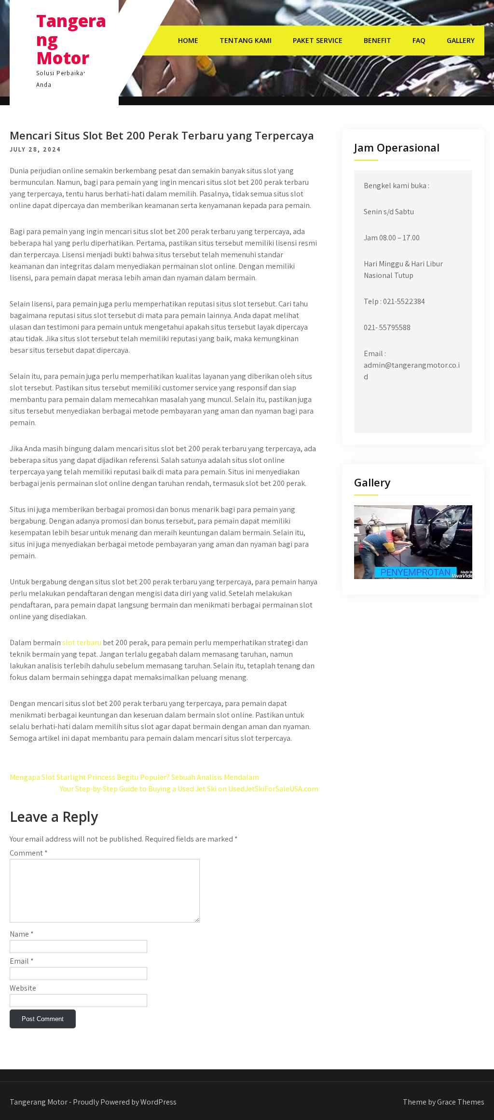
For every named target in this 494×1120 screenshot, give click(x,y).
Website (23, 988)
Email (22, 961)
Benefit (377, 40)
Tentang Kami (246, 40)
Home (188, 40)
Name (22, 934)
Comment (29, 853)
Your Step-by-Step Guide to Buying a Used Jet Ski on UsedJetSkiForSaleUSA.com (189, 789)
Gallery (461, 40)
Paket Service (318, 40)
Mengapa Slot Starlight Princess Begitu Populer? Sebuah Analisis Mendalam (134, 777)
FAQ (418, 40)
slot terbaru (81, 642)
